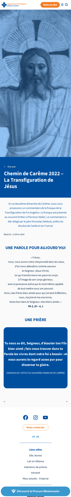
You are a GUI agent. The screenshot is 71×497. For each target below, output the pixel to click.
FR (37, 436)
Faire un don (50, 5)
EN (33, 436)
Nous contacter (35, 427)
